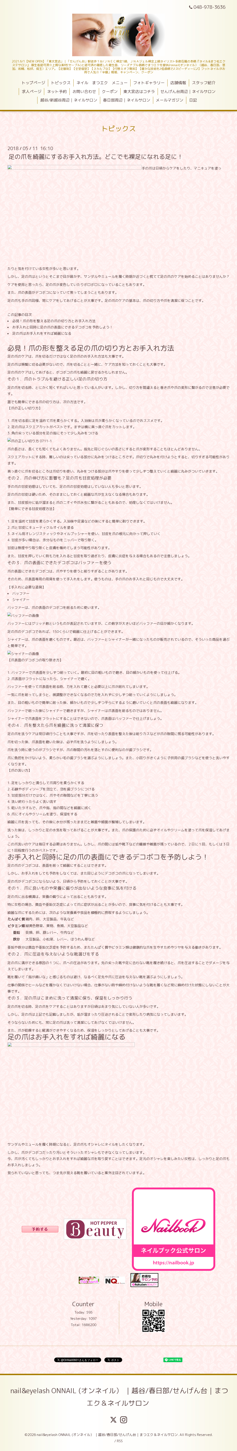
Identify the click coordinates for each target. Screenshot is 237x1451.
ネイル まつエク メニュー (102, 82)
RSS (120, 1441)
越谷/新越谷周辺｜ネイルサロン (68, 100)
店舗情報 (178, 82)
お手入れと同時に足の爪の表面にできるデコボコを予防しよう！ (62, 327)
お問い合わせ (84, 91)
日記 (193, 100)
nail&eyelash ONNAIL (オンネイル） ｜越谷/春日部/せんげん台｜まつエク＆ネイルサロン (119, 1397)
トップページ (33, 82)
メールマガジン (169, 100)
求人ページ (31, 91)
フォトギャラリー (149, 82)
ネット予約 (57, 91)
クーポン (110, 91)
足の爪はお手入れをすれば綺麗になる (41, 333)
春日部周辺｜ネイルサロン (126, 100)
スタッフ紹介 (203, 82)
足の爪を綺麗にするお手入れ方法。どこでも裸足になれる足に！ (96, 156)
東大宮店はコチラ (139, 91)
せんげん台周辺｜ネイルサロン (187, 91)
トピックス (61, 82)
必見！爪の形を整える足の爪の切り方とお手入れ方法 (54, 321)
